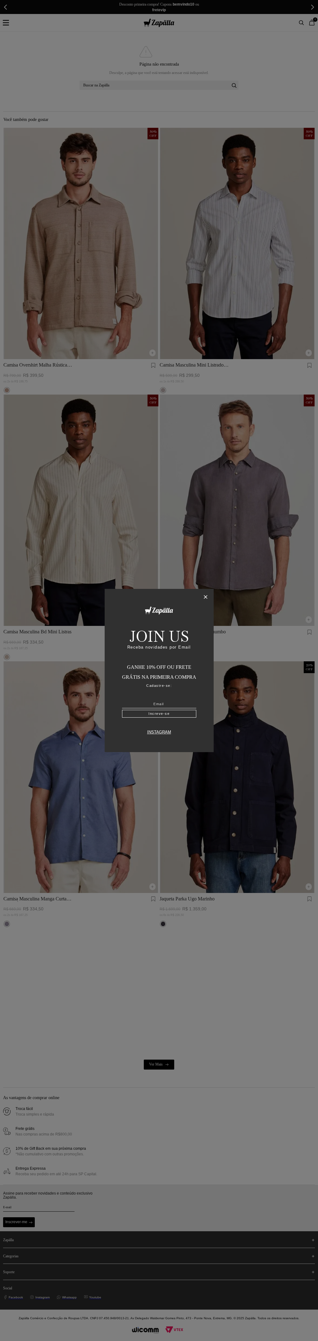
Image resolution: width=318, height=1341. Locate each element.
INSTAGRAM (159, 732)
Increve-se (159, 713)
